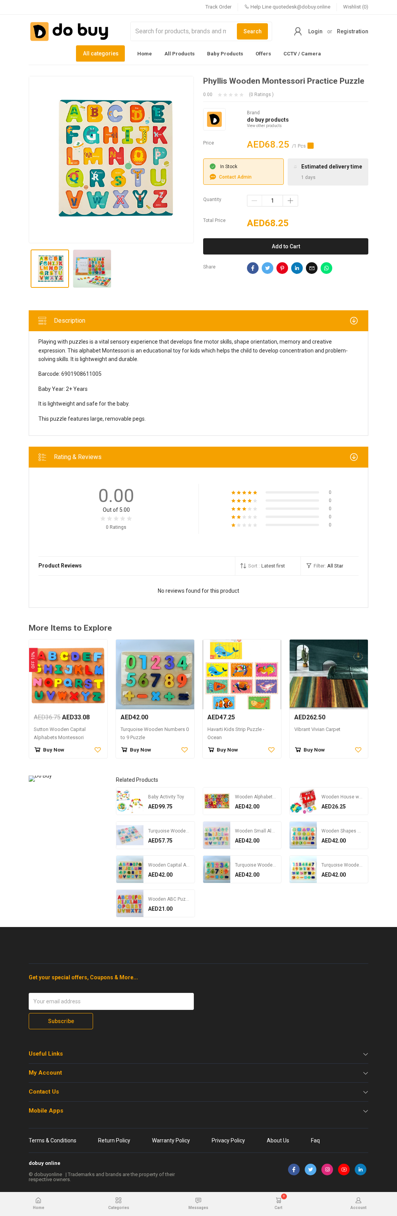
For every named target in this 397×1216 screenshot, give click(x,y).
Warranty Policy (171, 1140)
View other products (264, 126)
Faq (315, 1140)
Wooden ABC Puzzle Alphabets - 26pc (188, 899)
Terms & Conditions (52, 1140)
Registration (352, 31)
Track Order (218, 7)
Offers (263, 54)
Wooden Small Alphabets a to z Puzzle (276, 831)
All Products (179, 54)
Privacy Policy (228, 1140)
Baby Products (225, 54)
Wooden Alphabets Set (259, 797)
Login (315, 31)
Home (144, 54)
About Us (278, 1140)
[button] (267, 566)
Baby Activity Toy (166, 797)
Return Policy (114, 1140)
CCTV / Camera (302, 54)
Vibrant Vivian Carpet (317, 729)
